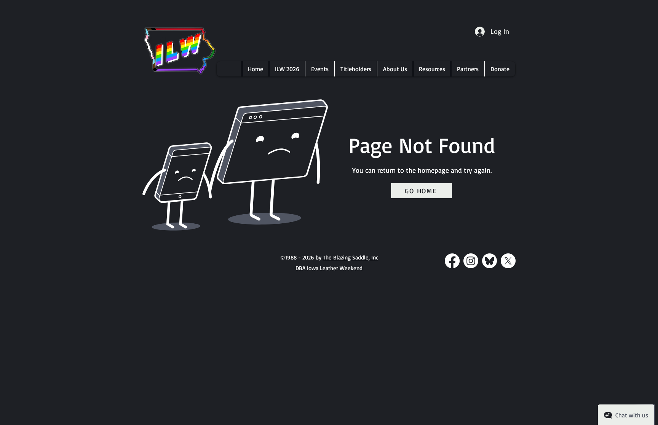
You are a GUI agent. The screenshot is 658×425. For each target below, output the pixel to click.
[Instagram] (470, 260)
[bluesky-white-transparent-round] (489, 260)
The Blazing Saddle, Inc (350, 257)
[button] (287, 68)
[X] (508, 260)
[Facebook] (452, 260)
